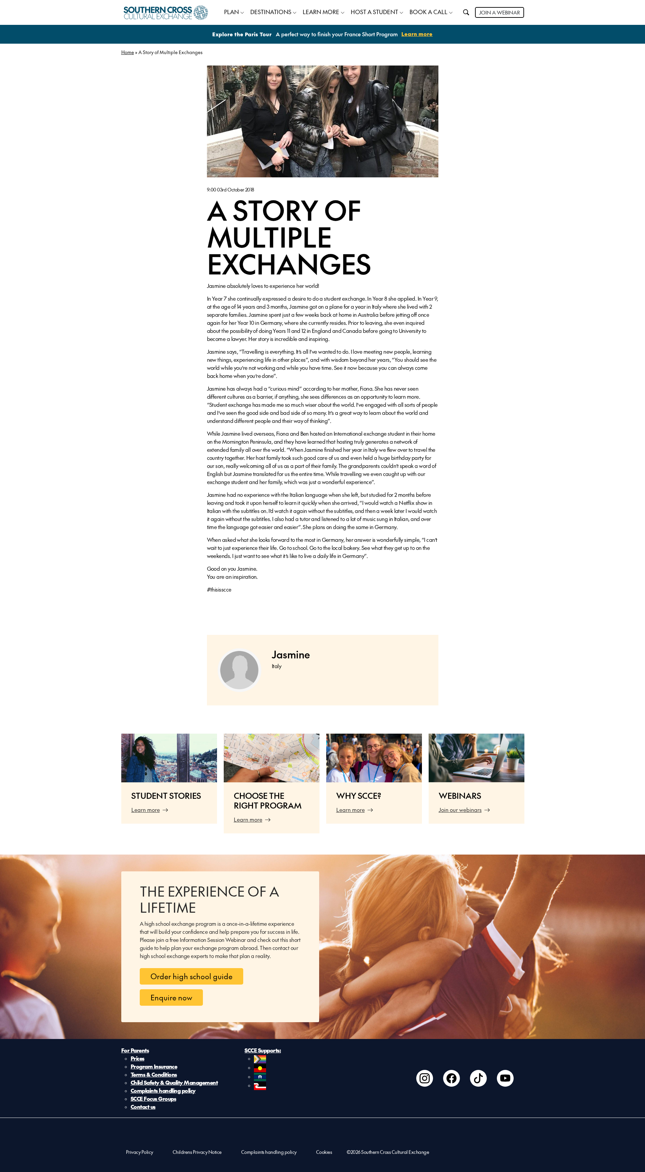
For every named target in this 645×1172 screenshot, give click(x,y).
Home (127, 52)
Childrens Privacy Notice (197, 1151)
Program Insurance (154, 1066)
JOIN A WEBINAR (499, 12)
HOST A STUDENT (374, 12)
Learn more (145, 809)
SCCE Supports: (263, 1050)
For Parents (135, 1050)
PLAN (231, 12)
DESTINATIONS (270, 12)
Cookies (324, 1151)
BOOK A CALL (428, 12)
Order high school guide (191, 976)
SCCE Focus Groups (153, 1098)
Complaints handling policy (163, 1090)
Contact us (143, 1106)
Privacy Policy (139, 1151)
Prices (137, 1058)
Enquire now (171, 997)
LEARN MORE (321, 12)
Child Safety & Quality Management (174, 1082)
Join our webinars (460, 809)
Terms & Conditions (154, 1074)
